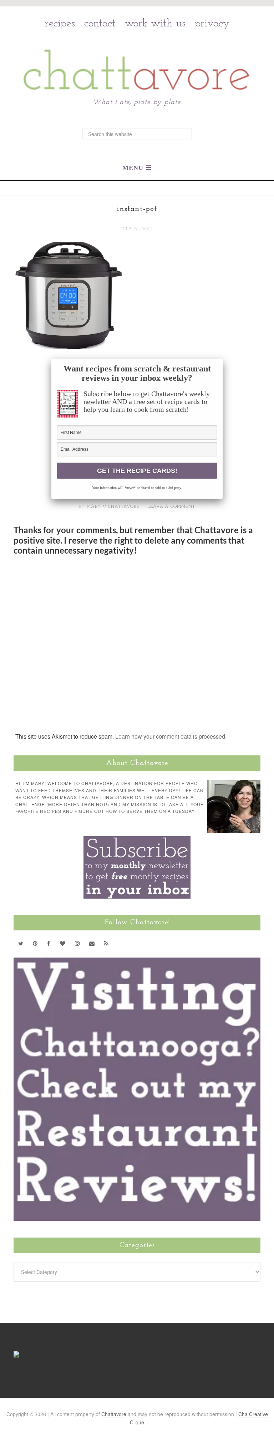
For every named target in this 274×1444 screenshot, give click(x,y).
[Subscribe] (106, 943)
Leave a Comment (171, 507)
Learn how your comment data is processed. (171, 736)
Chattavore (137, 54)
